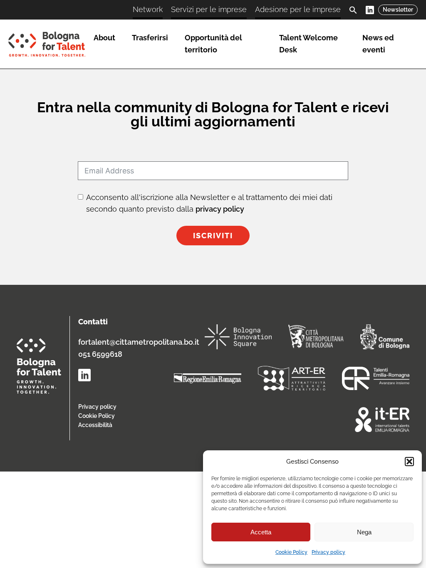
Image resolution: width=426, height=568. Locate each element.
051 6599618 (100, 354)
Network (148, 9)
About (104, 37)
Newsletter (398, 9)
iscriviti (213, 235)
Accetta (260, 532)
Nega (364, 532)
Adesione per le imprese (298, 9)
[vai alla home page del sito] (46, 44)
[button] (409, 461)
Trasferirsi (150, 37)
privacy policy (220, 209)
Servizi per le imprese (209, 9)
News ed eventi (378, 43)
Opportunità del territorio (213, 43)
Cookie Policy (291, 552)
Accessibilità (95, 425)
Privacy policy (328, 552)
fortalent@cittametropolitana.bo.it (138, 342)
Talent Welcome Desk (308, 43)
